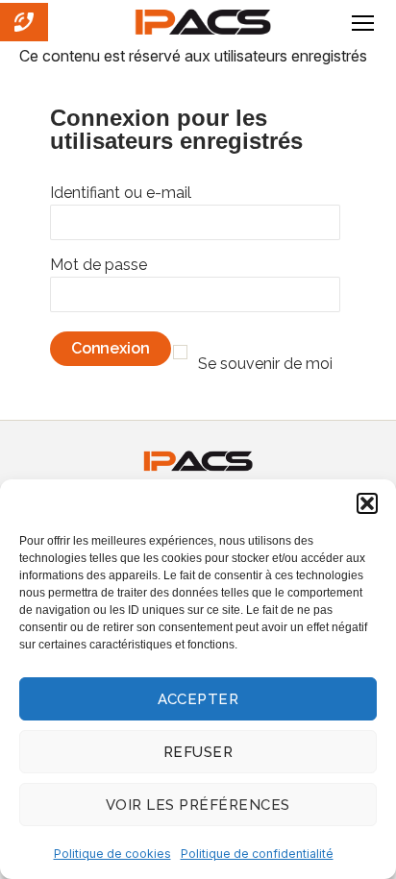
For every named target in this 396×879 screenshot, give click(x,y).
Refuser (198, 752)
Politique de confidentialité (257, 853)
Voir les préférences (198, 805)
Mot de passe (98, 265)
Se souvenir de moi (265, 363)
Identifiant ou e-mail (120, 192)
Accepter (198, 699)
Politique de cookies (112, 853)
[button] (367, 503)
